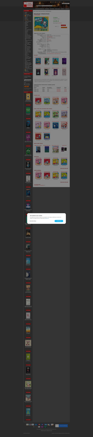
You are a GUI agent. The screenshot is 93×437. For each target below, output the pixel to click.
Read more (47, 218)
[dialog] (46, 218)
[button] (33, 221)
